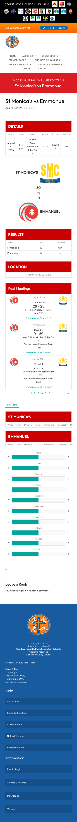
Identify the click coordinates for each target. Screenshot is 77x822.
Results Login (56, 27)
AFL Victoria (13, 701)
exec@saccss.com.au (17, 27)
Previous (9, 393)
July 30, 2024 (38, 297)
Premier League (17, 60)
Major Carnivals (18, 64)
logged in (23, 590)
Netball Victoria (15, 736)
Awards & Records (16, 782)
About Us (27, 56)
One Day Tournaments (47, 60)
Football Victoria (16, 747)
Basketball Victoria (17, 712)
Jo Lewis (29, 108)
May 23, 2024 (38, 324)
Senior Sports (50, 56)
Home (13, 56)
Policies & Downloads (49, 64)
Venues (28, 68)
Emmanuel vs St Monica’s (38, 318)
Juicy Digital (44, 654)
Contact (43, 68)
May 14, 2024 (38, 359)
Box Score (12, 404)
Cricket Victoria (15, 724)
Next (69, 393)
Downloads (13, 795)
